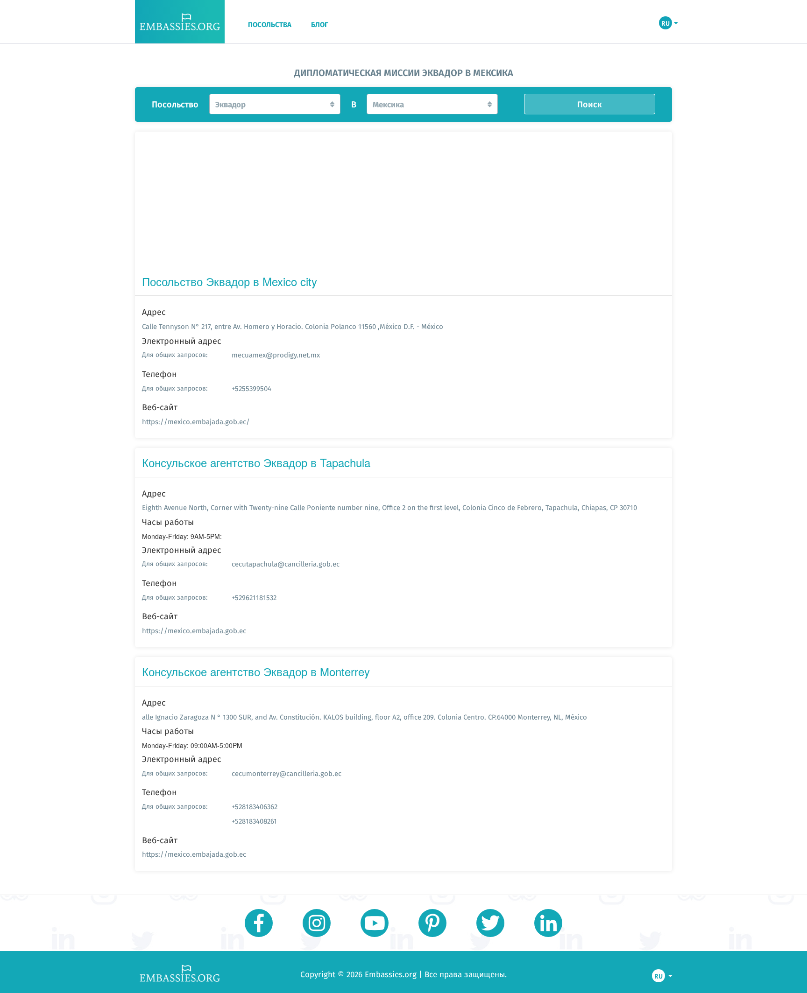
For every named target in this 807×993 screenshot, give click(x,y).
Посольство (175, 104)
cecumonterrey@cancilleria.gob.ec (286, 773)
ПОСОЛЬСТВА (269, 25)
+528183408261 (254, 821)
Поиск (589, 104)
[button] (274, 104)
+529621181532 (254, 597)
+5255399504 (251, 388)
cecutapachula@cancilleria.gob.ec (286, 564)
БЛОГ (319, 25)
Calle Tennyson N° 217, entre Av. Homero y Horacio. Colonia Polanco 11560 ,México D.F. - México (292, 326)
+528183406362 (254, 806)
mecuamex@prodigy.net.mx (276, 355)
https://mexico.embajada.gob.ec (194, 630)
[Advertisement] (403, 205)
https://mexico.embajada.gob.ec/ (196, 421)
